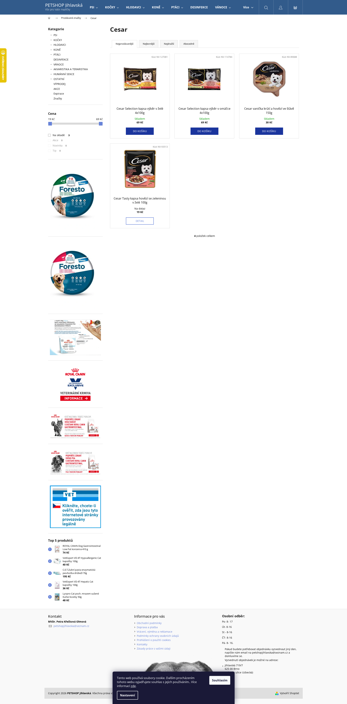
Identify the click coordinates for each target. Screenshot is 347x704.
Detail (140, 221)
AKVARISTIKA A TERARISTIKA (71, 69)
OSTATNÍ (59, 79)
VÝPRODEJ (60, 84)
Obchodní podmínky (149, 623)
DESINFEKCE (61, 59)
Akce (58, 140)
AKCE (57, 89)
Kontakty (142, 644)
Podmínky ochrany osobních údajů (158, 635)
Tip (57, 150)
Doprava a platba (147, 627)
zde (133, 686)
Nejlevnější (148, 43)
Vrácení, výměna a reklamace (154, 631)
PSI (55, 35)
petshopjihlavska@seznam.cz (71, 626)
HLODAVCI (60, 44)
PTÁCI (57, 54)
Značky (58, 98)
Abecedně (188, 43)
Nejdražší (169, 43)
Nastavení (127, 695)
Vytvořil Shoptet (289, 693)
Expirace (59, 93)
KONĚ (57, 49)
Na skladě (61, 135)
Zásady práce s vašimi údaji (153, 648)
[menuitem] (93, 7)
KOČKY (58, 40)
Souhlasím (220, 680)
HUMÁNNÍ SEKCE (64, 74)
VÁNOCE (59, 64)
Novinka (60, 145)
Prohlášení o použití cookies (154, 640)
